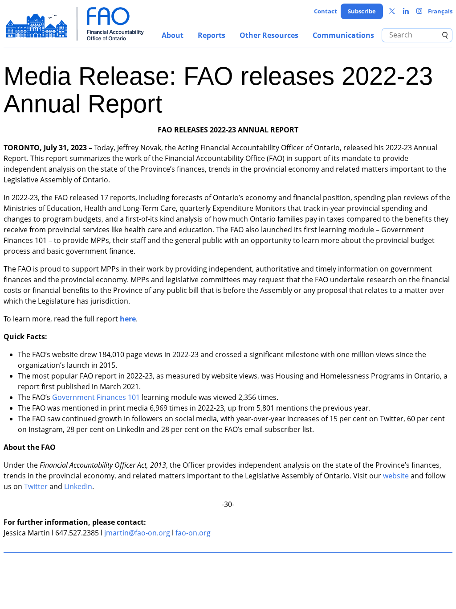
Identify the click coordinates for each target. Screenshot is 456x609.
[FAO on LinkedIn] (406, 11)
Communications (343, 35)
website (396, 476)
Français (440, 11)
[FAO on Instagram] (419, 11)
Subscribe (362, 11)
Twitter (36, 486)
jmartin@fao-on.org (137, 533)
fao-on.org (193, 533)
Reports (211, 35)
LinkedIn (78, 486)
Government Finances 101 (96, 397)
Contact (325, 11)
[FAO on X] (392, 11)
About (172, 35)
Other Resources (269, 35)
